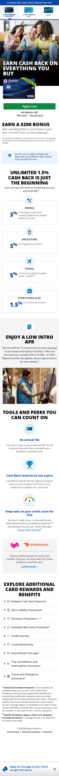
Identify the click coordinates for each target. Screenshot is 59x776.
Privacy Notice (13, 731)
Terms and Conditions (31, 731)
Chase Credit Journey (29, 529)
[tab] (9, 12)
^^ (3, 714)
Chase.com (47, 731)
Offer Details (22, 115)
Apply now (29, 106)
